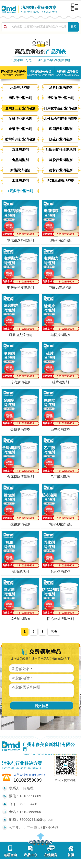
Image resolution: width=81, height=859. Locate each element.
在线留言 (50, 855)
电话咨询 (10, 855)
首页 (71, 855)
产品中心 (30, 855)
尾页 (53, 631)
